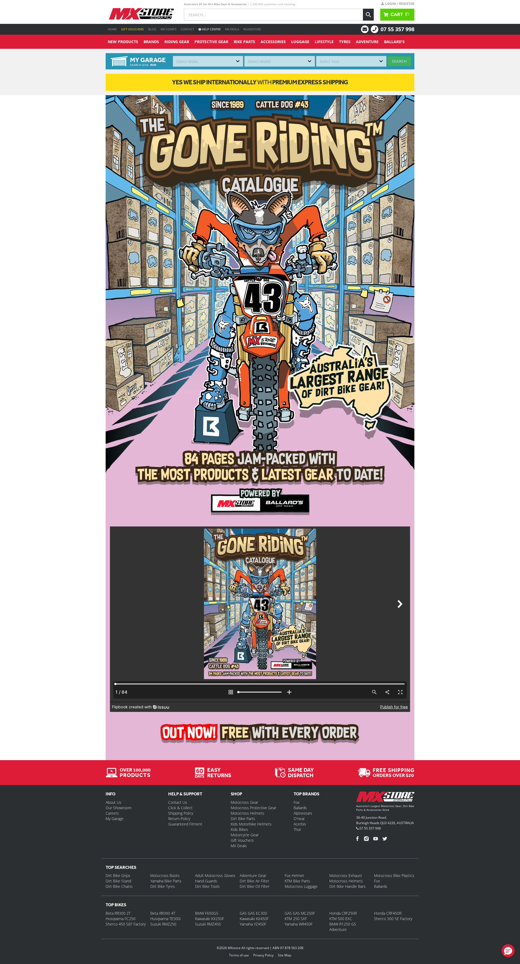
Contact (187, 29)
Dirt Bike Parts (243, 818)
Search (399, 61)
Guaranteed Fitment (185, 824)
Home (112, 29)
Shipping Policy (180, 813)
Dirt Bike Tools (207, 886)
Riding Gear (176, 41)
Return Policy (179, 818)
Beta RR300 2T (118, 913)
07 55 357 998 (397, 29)
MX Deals (232, 29)
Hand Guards (206, 880)
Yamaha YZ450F (253, 924)
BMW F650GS (206, 913)
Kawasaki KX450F (254, 918)
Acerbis (300, 824)
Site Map (284, 955)
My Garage (114, 818)
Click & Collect (180, 807)
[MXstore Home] (385, 798)
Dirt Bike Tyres (162, 886)
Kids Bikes (239, 829)
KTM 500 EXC (340, 918)
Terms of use (239, 955)
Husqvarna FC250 (120, 918)
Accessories (273, 41)
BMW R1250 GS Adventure (342, 926)
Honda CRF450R (387, 913)
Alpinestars (303, 813)
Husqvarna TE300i (165, 918)
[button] (508, 950)
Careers (112, 813)
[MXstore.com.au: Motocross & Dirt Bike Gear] (141, 14)
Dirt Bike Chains (119, 886)
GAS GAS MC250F (300, 913)
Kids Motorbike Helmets (251, 824)
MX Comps (168, 29)
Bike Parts (244, 41)
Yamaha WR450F (299, 924)
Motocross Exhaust (345, 875)
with (260, 82)
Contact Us (177, 802)
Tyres (344, 41)
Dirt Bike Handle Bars (347, 886)
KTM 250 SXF (296, 918)
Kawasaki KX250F (209, 918)
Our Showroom (118, 807)
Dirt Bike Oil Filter (254, 886)
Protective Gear (211, 41)
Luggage (300, 41)
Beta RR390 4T (162, 913)
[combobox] (208, 61)
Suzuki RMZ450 (208, 924)
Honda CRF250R (343, 913)
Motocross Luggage (301, 886)
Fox (297, 802)
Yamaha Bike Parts (165, 880)
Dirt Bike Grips (118, 875)
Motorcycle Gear (245, 834)
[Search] (368, 15)
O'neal (299, 818)
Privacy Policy (263, 955)
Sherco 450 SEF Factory (126, 924)
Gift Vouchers (132, 29)
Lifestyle (324, 41)
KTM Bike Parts (297, 880)
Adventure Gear (253, 875)
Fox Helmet (294, 875)
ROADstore (252, 29)
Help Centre (211, 29)
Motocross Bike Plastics (394, 875)
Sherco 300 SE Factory (393, 918)
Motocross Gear (244, 802)
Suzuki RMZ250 (163, 924)
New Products (123, 41)
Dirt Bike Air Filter (254, 880)
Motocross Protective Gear (253, 807)
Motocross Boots (165, 875)
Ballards (300, 807)
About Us (113, 802)
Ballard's (394, 41)
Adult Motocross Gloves (215, 875)
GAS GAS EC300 (253, 913)
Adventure (367, 41)
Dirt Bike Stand (118, 880)
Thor (297, 829)
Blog (152, 29)
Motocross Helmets (247, 813)
